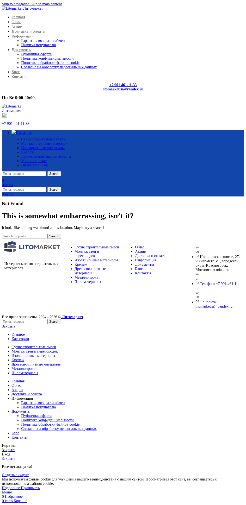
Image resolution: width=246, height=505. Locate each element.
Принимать (30, 488)
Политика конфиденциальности (47, 58)
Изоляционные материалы (43, 148)
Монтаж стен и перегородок (44, 143)
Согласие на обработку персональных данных (59, 67)
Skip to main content (46, 4)
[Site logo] (22, 8)
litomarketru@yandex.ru (123, 89)
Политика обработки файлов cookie (50, 63)
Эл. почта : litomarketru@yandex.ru (214, 304)
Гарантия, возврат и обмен (43, 40)
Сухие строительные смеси (43, 139)
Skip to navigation (16, 4)
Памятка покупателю (38, 45)
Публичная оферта (36, 54)
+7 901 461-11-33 (15, 123)
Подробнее (11, 488)
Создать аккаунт (15, 475)
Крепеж (27, 152)
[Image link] (32, 251)
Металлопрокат (34, 161)
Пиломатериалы (34, 165)
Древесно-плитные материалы (46, 156)
